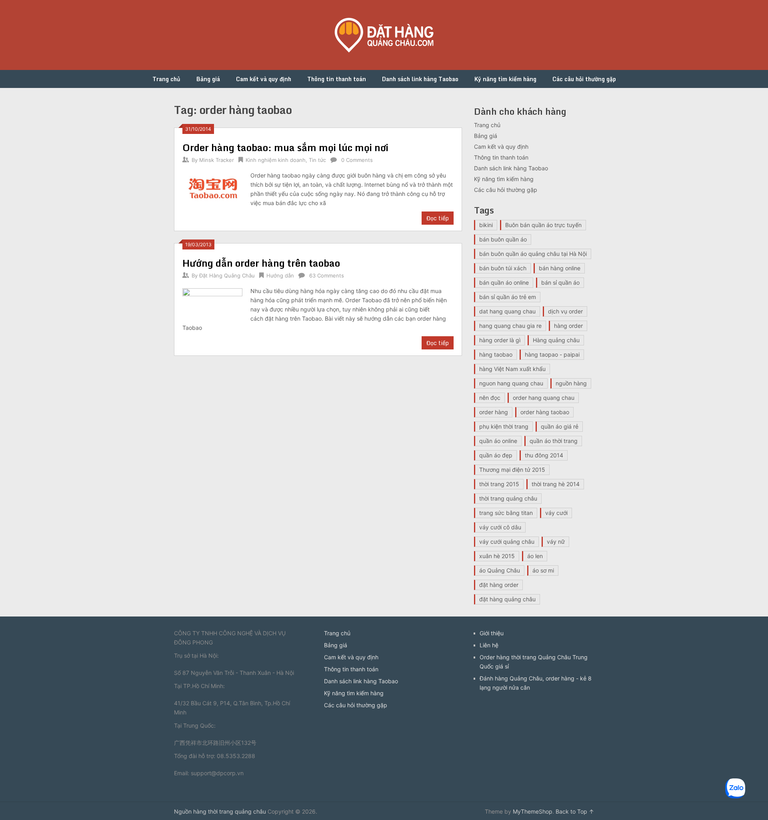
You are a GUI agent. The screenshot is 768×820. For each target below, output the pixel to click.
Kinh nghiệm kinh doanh (276, 160)
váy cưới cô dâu (500, 527)
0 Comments (357, 160)
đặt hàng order (498, 584)
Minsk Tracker (216, 160)
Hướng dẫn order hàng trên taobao (261, 263)
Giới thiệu (492, 633)
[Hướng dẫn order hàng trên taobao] (212, 303)
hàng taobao (495, 354)
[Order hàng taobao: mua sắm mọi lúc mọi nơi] (212, 189)
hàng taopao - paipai (552, 354)
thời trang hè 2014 (556, 484)
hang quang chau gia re (510, 325)
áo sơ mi (543, 570)
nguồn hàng (571, 383)
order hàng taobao (544, 412)
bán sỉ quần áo (560, 282)
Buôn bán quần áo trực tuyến (543, 224)
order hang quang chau (543, 397)
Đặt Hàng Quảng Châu (227, 275)
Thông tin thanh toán (336, 79)
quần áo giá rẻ (559, 426)
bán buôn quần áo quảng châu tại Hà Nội (533, 253)
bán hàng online (559, 268)
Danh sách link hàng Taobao (420, 79)
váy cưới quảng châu (506, 541)
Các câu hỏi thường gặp (584, 79)
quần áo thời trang (554, 440)
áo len (535, 556)
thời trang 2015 (499, 484)
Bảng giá (208, 79)
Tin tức (317, 160)
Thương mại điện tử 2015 (512, 469)
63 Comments (326, 275)
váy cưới (556, 512)
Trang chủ (166, 79)
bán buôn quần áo (503, 239)
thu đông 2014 (544, 455)
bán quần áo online (504, 282)
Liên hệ (489, 645)
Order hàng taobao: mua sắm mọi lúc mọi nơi (285, 147)
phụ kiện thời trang (503, 426)
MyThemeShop (532, 811)
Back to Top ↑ (575, 811)
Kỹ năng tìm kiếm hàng (505, 79)
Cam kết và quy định (263, 79)
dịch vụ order (565, 311)
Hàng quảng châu (556, 340)
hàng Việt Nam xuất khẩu (512, 368)
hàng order (568, 325)
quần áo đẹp (495, 455)
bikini (486, 224)
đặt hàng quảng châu (507, 599)
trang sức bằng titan (506, 512)
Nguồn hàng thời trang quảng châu (220, 811)
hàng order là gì (499, 340)
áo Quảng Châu (499, 570)
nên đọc (489, 397)
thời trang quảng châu (508, 498)
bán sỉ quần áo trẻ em (507, 296)
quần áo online (498, 440)
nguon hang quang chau (511, 383)
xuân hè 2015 (497, 556)
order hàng (493, 412)
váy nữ (556, 541)
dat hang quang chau (507, 311)
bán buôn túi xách (502, 268)
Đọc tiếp (437, 218)
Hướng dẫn (280, 275)
